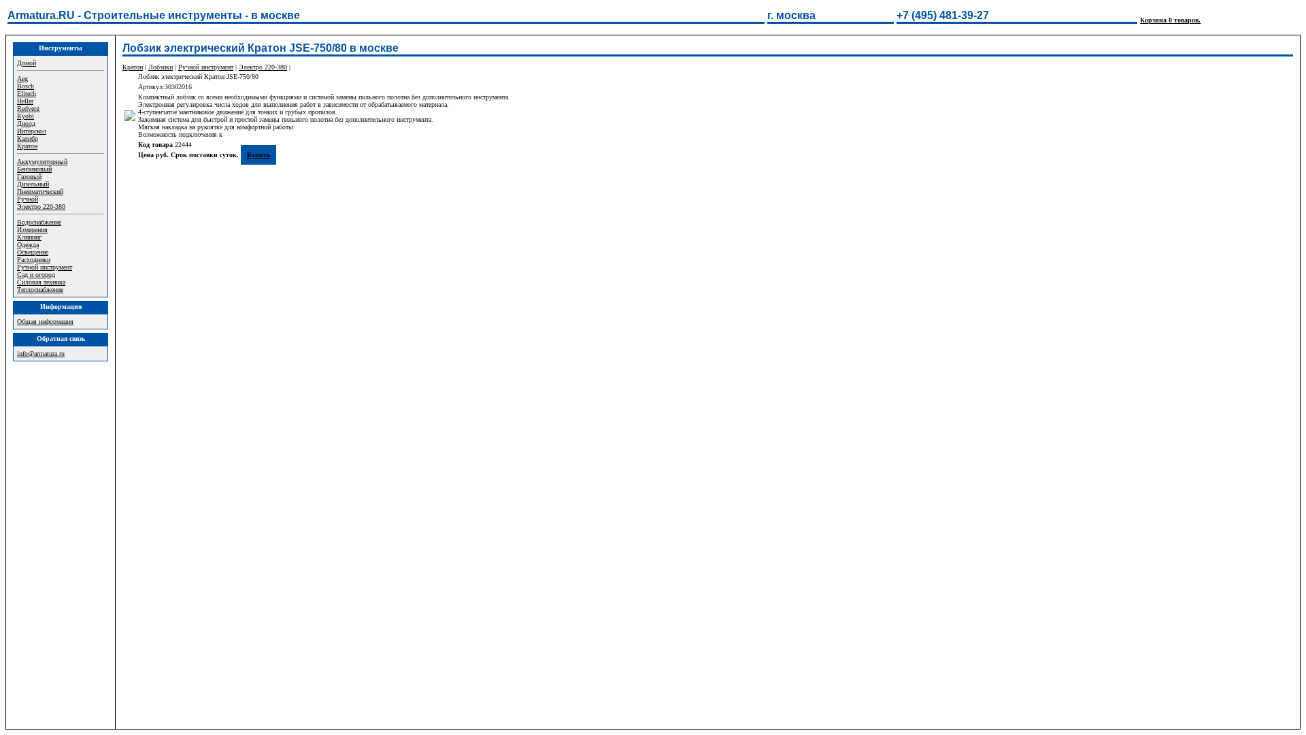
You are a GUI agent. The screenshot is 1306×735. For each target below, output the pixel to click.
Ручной (27, 199)
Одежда (28, 244)
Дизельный (33, 184)
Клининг (29, 237)
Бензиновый (34, 169)
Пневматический (40, 191)
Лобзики (160, 67)
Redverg (28, 108)
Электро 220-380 (41, 206)
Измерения (32, 229)
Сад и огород (36, 274)
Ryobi (25, 116)
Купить (258, 155)
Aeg (22, 78)
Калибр (27, 138)
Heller (25, 101)
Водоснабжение (39, 222)
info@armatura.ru (41, 353)
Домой (26, 63)
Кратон (27, 146)
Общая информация (45, 321)
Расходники (33, 259)
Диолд (26, 123)
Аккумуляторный (42, 161)
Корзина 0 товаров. (1170, 20)
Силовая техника (41, 282)
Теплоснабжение (40, 289)
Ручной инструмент (44, 267)
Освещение (32, 252)
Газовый (29, 176)
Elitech (26, 93)
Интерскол (31, 131)
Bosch (25, 86)
